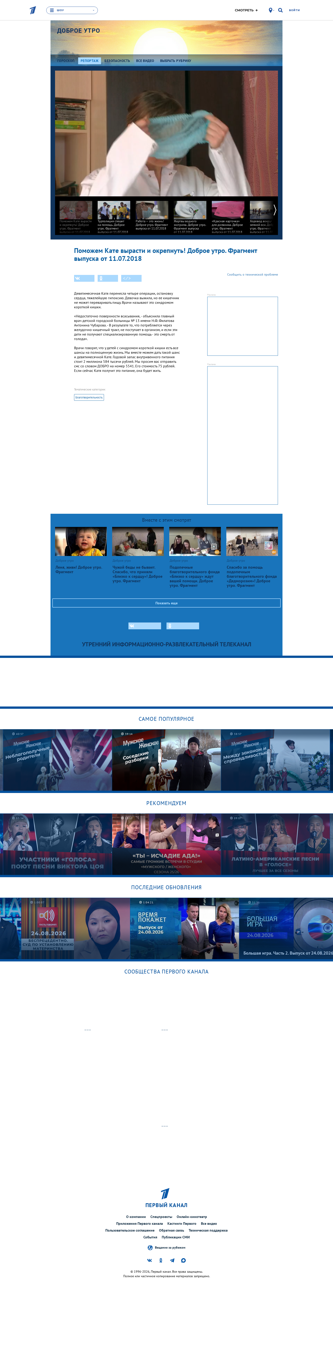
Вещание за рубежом (170, 1247)
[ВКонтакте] (84, 278)
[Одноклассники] (108, 278)
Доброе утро (78, 30)
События (150, 1237)
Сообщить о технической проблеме (252, 274)
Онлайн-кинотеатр (192, 1216)
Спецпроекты (161, 1216)
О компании (136, 1216)
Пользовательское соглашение (129, 1230)
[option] (76, 215)
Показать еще (166, 603)
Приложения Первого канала (139, 1223)
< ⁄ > (127, 278)
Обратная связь (171, 1230)
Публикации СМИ (176, 1237)
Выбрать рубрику (175, 61)
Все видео (209, 1223)
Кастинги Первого (181, 1223)
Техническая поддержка (208, 1230)
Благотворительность (89, 397)
